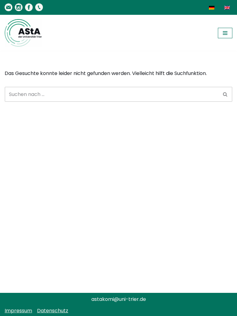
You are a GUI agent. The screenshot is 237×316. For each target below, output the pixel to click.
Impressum (18, 310)
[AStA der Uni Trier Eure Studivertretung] (23, 33)
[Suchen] (225, 94)
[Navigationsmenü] (225, 33)
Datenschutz (52, 310)
